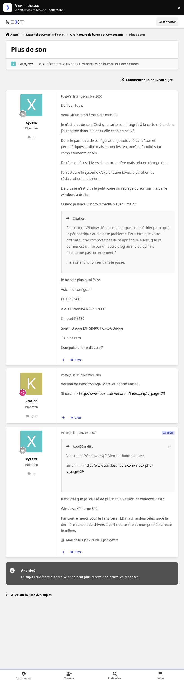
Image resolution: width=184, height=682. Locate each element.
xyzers (29, 64)
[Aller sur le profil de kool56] (31, 384)
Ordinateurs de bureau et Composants (109, 64)
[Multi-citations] (63, 360)
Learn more (8, 8)
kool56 (31, 401)
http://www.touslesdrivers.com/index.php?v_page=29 (122, 393)
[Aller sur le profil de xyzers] (13, 64)
